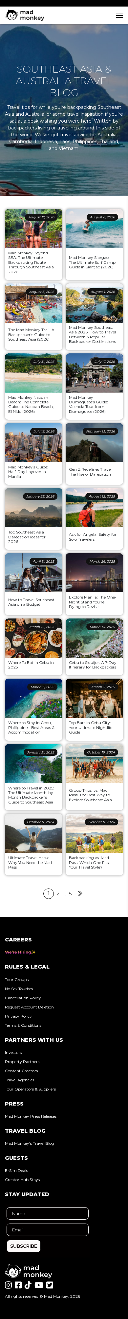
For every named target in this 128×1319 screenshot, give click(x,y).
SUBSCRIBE (23, 1246)
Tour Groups (17, 979)
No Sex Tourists (19, 988)
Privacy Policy (18, 1016)
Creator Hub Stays (22, 1179)
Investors (13, 1052)
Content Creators (21, 1070)
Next (79, 893)
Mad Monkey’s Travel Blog (29, 1143)
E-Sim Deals (16, 1170)
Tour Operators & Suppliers (30, 1089)
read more (8, 277)
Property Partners (22, 1061)
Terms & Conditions (23, 1025)
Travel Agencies (19, 1079)
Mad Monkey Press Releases (30, 1116)
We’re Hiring (18, 952)
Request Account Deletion (29, 1007)
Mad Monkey (56, 1296)
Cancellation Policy (23, 997)
